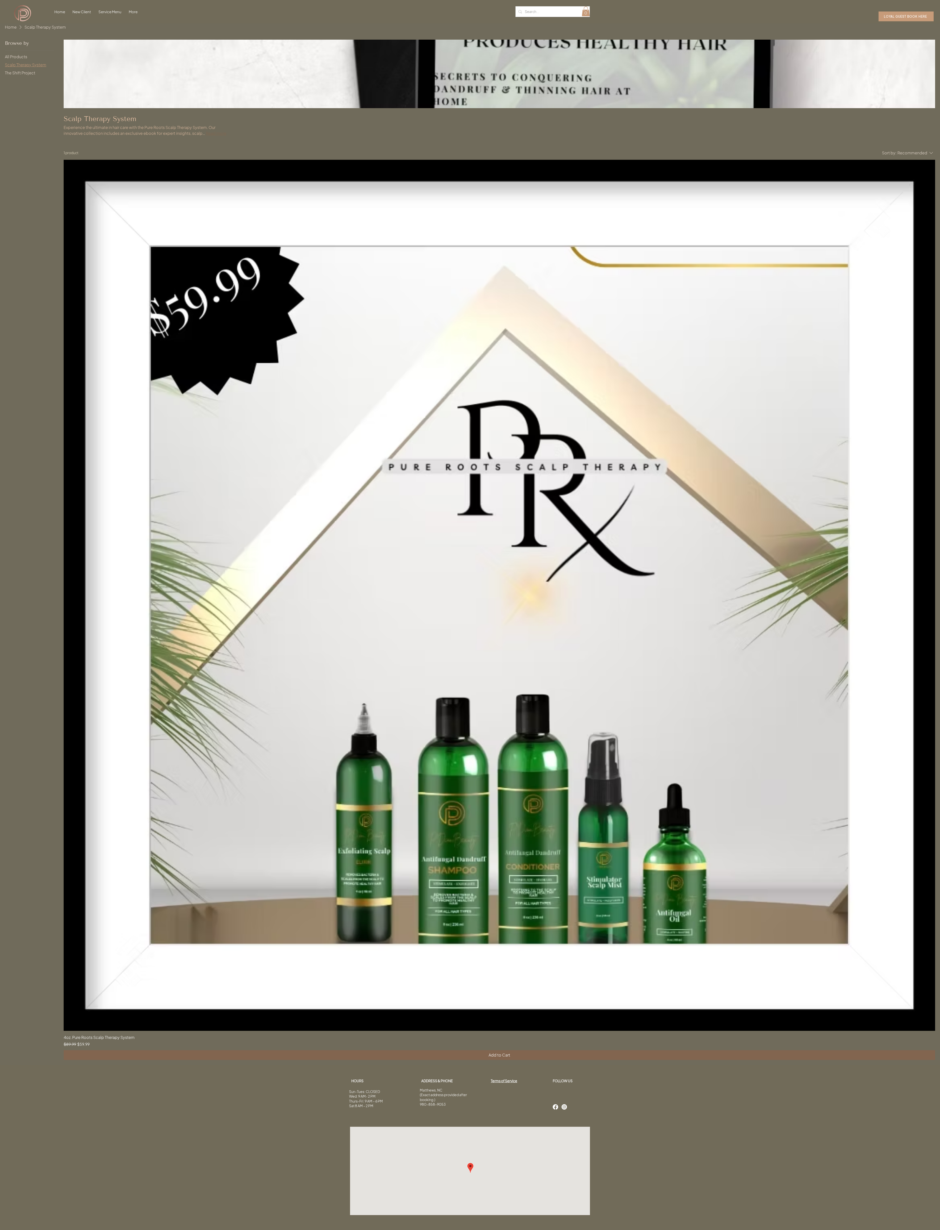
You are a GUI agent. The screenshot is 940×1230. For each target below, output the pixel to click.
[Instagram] (564, 1107)
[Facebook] (555, 1107)
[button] (586, 11)
